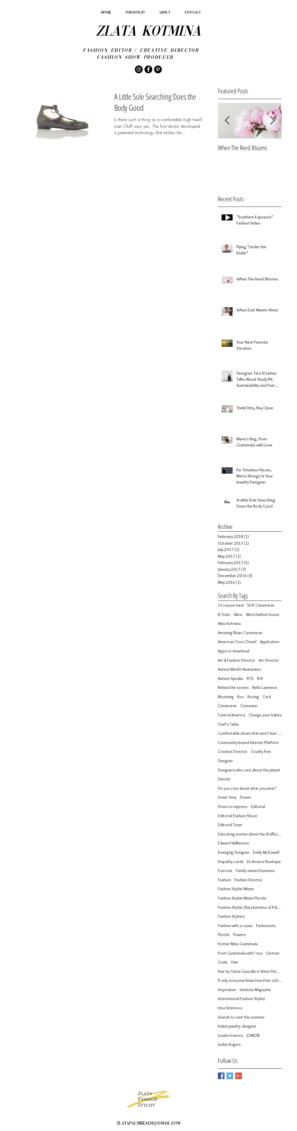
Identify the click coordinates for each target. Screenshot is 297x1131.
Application (269, 641)
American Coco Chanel (237, 641)
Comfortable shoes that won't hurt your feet (250, 733)
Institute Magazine (255, 989)
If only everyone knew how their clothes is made (250, 980)
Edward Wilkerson (233, 843)
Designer (225, 760)
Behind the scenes (233, 687)
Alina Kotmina (229, 623)
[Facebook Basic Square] (221, 1075)
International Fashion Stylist (241, 998)
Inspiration (227, 989)
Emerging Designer (233, 852)
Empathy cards (231, 861)
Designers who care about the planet (249, 770)
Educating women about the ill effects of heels (250, 834)
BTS (250, 678)
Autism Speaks (230, 678)
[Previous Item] (227, 120)
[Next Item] (272, 120)
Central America (231, 715)
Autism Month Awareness (239, 669)
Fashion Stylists (231, 916)
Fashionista (266, 925)
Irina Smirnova (230, 1007)
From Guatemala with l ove (240, 953)
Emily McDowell (266, 852)
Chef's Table (228, 724)
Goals (223, 962)
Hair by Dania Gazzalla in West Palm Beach (250, 971)
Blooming (226, 696)
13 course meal (231, 605)
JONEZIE (253, 1035)
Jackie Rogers (229, 1044)
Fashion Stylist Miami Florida (242, 898)
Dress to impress (232, 806)
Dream (245, 797)
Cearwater (249, 705)
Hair (234, 962)
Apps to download (233, 651)
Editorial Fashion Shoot (237, 815)
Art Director (269, 660)
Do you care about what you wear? (247, 788)
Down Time (227, 797)
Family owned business (255, 870)
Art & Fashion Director (236, 660)
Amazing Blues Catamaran (240, 632)
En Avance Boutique (264, 861)
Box (240, 696)
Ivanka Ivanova (230, 1035)
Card (266, 696)
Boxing (253, 696)
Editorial (258, 806)
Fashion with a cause (235, 925)
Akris (238, 614)
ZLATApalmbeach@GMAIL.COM (148, 1123)
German (272, 953)
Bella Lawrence (264, 687)
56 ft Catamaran (260, 605)
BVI (260, 678)
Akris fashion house (262, 614)
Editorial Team (230, 824)
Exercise (225, 870)
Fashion (224, 879)
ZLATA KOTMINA (148, 32)
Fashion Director (248, 879)
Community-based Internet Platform (248, 742)
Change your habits (265, 715)
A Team (224, 614)
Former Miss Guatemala (238, 943)
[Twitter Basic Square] (230, 1075)
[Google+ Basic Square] (238, 1075)
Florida (223, 934)
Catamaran (227, 705)
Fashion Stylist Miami (236, 888)
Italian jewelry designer (237, 1026)
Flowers (239, 934)
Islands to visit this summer (241, 1017)
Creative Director (232, 751)
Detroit (224, 779)
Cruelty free (261, 751)
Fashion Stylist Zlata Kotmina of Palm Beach (250, 907)
